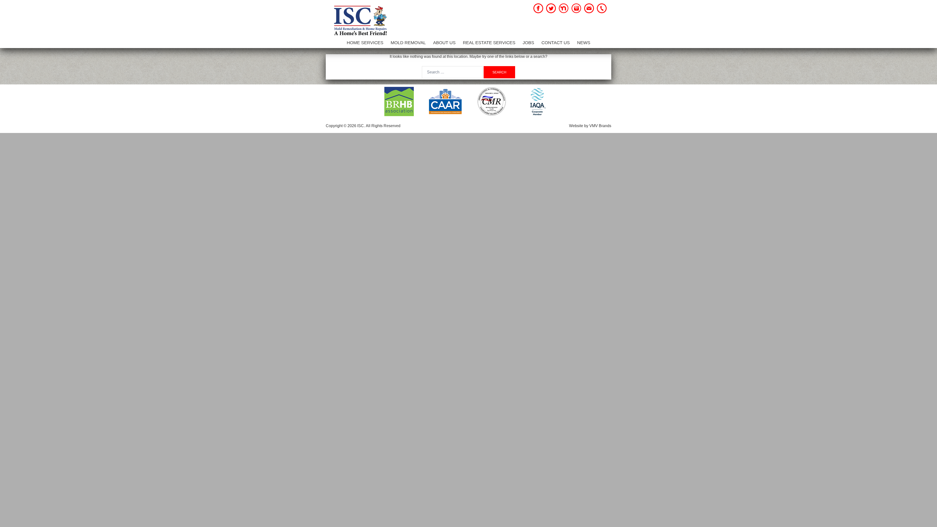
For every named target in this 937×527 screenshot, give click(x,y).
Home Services (365, 42)
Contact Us (555, 42)
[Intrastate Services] (360, 21)
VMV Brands (600, 126)
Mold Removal (408, 42)
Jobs (528, 42)
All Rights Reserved (383, 126)
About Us (444, 42)
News (583, 42)
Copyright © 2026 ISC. (345, 126)
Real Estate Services (489, 42)
